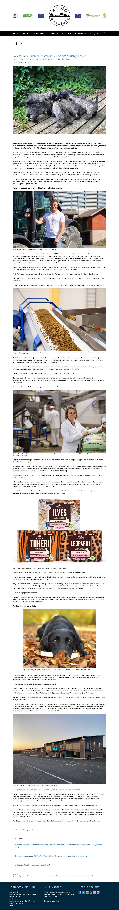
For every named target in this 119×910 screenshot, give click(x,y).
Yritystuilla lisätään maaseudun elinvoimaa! (32, 865)
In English (94, 34)
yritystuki (98, 876)
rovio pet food (91, 876)
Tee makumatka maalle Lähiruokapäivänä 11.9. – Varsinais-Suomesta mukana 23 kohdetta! (51, 856)
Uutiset (25, 34)
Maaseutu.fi (13, 892)
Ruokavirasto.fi (14, 896)
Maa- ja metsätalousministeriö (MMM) (22, 894)
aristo (16, 876)
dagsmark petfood (24, 876)
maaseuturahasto (77, 876)
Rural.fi (11, 905)
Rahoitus (65, 34)
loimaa (63, 876)
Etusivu (16, 34)
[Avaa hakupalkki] (105, 33)
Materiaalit (38, 34)
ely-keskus (34, 876)
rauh (84, 876)
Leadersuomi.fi (14, 899)
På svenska (79, 34)
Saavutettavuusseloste (52, 901)
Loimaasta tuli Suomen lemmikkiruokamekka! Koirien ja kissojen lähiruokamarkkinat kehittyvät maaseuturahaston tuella (50, 57)
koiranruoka (48, 876)
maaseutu (69, 876)
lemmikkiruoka (56, 876)
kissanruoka (40, 876)
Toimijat (52, 34)
